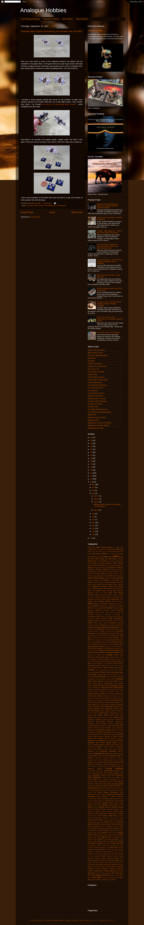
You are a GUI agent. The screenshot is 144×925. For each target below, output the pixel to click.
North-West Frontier (102, 758)
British (90, 604)
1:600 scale (111, 551)
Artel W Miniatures (118, 576)
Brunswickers (104, 604)
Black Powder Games (95, 353)
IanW (117, 700)
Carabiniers (98, 610)
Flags (105, 661)
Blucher (121, 595)
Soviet (106, 822)
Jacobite (90, 708)
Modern (99, 747)
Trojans (105, 854)
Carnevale (106, 610)
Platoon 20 (91, 784)
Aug (93, 514)
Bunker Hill (91, 358)
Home (52, 212)
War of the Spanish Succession (101, 864)
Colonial (113, 623)
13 (91, 476)
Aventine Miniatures (93, 580)
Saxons (116, 809)
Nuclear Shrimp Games (116, 760)
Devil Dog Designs (105, 640)
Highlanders (119, 694)
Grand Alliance (98, 683)
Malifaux (90, 736)
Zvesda (113, 879)
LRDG (101, 734)
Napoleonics (99, 753)
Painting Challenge (114, 768)
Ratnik (121, 790)
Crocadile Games (93, 631)
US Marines (114, 856)
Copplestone (114, 627)
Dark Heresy (95, 637)
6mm (94, 561)
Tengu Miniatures (108, 839)
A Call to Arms (111, 561)
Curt (117, 633)
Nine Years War (104, 756)
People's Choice (106, 775)
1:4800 (100, 551)
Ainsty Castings (110, 565)
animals (110, 571)
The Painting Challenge (30, 19)
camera (97, 608)
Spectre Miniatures (94, 826)
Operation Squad (96, 766)
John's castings (105, 711)
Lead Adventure (105, 728)
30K (89, 559)
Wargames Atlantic (104, 866)
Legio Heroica (119, 730)
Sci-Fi (116, 811)
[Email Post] (54, 203)
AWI (117, 580)
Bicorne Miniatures (105, 588)
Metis (107, 740)
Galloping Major (101, 674)
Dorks (89, 644)
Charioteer (90, 618)
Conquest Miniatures (101, 627)
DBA (89, 640)
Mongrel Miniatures (109, 747)
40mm (114, 559)
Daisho (108, 635)
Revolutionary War (107, 798)
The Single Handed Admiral (97, 409)
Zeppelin (93, 879)
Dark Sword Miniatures (106, 637)
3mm (106, 559)
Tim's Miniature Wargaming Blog (99, 412)
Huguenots (91, 698)
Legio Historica (92, 732)
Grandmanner (108, 683)
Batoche (94, 584)
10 (91, 538)
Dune (100, 644)
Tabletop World (119, 837)
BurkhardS (112, 604)
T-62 (113, 837)
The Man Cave (93, 406)
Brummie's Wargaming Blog (97, 355)
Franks (116, 670)
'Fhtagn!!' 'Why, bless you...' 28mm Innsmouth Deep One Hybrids (109, 232)
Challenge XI (109, 614)
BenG (121, 586)
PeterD (90, 779)
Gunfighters (112, 689)
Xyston (104, 877)
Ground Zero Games (94, 689)
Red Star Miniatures (100, 794)
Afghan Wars (102, 565)
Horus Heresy (112, 696)
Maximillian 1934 (93, 740)
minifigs (112, 744)
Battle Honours (102, 584)
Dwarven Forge (107, 644)
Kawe (95, 715)
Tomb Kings (115, 849)
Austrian (120, 578)
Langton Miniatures (102, 725)
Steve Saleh (97, 832)
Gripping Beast (117, 687)
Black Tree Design (115, 593)
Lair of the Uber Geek (95, 388)
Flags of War (112, 661)
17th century (110, 554)
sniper (97, 822)
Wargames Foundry (108, 869)
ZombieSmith (104, 879)
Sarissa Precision (93, 809)
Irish (98, 704)
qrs (103, 788)
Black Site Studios (101, 593)
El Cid (104, 648)
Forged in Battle (102, 667)
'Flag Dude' (91, 547)
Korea (98, 723)
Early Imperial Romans (96, 646)
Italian (103, 706)
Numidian (91, 762)
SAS (100, 809)
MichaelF (91, 743)
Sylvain (104, 837)
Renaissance (118, 794)
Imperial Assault (109, 702)
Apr (93, 525)
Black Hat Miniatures (95, 591)
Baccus (90, 582)
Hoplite (100, 696)
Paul (94, 773)
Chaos (102, 616)
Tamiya (95, 839)
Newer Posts (27, 212)
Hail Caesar (119, 689)
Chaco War (112, 612)
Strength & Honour (103, 834)
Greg (102, 687)
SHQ (121, 818)
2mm (121, 557)
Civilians (102, 621)
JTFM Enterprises (93, 713)
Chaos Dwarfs (109, 616)
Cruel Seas (112, 631)
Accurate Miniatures (105, 563)
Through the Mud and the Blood (112, 845)
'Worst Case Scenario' (104, 547)
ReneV (99, 796)
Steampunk (62, 205)
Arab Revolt (96, 574)
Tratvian (90, 854)
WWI (94, 877)
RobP (111, 801)
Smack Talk (91, 822)
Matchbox (107, 738)
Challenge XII (119, 614)
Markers (90, 738)
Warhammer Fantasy (101, 871)
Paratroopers (108, 771)
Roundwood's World (95, 404)
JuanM (101, 713)
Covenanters (93, 629)
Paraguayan (99, 770)
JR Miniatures (119, 711)
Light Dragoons (113, 732)
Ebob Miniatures (118, 646)
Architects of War (106, 574)
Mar (93, 528)
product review (107, 786)
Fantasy (109, 655)
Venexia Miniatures (100, 858)
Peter (113, 777)
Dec (93, 484)
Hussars (107, 698)
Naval (107, 753)
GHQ (89, 681)
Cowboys (101, 629)
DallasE (112, 635)
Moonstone (119, 747)
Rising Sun (101, 801)
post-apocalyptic (117, 784)
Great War (97, 685)
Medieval (102, 740)
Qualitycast (108, 788)
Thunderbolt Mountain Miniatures (97, 847)
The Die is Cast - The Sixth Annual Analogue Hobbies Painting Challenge (109, 303)
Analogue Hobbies (43, 10)
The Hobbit (110, 841)
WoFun (90, 877)
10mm (98, 554)
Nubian (105, 760)
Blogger (111, 920)
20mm (105, 557)
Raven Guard (92, 792)
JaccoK (121, 706)
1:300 (89, 551)
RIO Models (94, 801)
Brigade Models (105, 601)
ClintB (90, 623)
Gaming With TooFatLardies (98, 380)
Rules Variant (118, 803)
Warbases (114, 864)
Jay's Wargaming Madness (97, 385)
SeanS (117, 813)
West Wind (91, 875)
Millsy (114, 743)
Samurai (108, 807)
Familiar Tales (101, 655)
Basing (89, 584)
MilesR (108, 743)
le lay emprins (93, 390)
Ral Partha (115, 790)
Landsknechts (92, 725)
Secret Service (92, 815)
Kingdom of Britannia (95, 719)
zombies (98, 879)
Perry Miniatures (95, 777)
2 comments (47, 203)
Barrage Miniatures (111, 582)
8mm (98, 561)
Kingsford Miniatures (108, 719)
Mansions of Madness (111, 736)
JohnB (113, 711)
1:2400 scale (110, 549)
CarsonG (113, 610)
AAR (117, 561)
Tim (108, 847)
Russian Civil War (94, 805)
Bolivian (113, 597)
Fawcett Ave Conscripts (96, 372)
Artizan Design (99, 578)
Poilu (97, 784)
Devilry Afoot (115, 640)
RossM (104, 803)
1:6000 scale (119, 551)
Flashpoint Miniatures (97, 663)
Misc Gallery (68, 19)
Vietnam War (104, 860)
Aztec (121, 580)
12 (91, 479)
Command (120, 623)
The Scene (107, 843)
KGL (121, 715)
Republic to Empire (109, 796)
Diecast (121, 640)
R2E (101, 790)
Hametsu (103, 692)
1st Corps (100, 557)
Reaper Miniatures (111, 792)
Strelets (95, 835)
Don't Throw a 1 (93, 369)
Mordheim (90, 749)
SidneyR (90, 820)
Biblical (96, 588)
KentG (100, 715)
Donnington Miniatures (116, 642)
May (94, 522)
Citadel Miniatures (93, 621)
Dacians (103, 635)
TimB (111, 847)
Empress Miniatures (106, 650)
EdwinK (94, 648)
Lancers (110, 723)
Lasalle (109, 725)
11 (91, 482)
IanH (107, 700)
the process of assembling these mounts (59, 104)
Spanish (120, 822)
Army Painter (109, 576)
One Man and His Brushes (97, 401)
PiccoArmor (113, 779)
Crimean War (114, 629)
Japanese (109, 708)
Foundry (91, 670)
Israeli (89, 706)
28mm (116, 556)
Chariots (97, 618)
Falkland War (92, 655)
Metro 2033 (113, 740)
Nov (93, 487)
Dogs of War (105, 642)
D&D (99, 635)
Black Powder (107, 591)
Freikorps (96, 672)
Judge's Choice (109, 713)
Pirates (116, 781)
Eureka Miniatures (113, 652)
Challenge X (100, 614)
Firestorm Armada (115, 659)
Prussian (117, 786)
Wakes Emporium (113, 862)
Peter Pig (119, 777)
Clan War (109, 621)
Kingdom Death (118, 717)
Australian (114, 578)
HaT (103, 694)
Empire (117, 648)
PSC (122, 786)
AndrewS (106, 569)
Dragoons (95, 644)
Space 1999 (113, 822)
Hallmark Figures (93, 691)
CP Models (108, 629)
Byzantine (101, 606)
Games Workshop (99, 676)
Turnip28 (120, 854)
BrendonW (115, 599)
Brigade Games (93, 601)
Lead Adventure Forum (96, 393)
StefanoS (106, 830)
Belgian (111, 586)
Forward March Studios (96, 377)
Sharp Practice (114, 817)
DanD (117, 635)
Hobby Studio (92, 696)
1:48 (96, 551)
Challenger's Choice (94, 616)
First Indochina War (98, 661)
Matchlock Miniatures (117, 738)
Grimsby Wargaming (95, 382)
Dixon (99, 642)
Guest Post (104, 689)
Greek (121, 685)
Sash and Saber (108, 809)
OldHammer (113, 764)
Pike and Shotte (100, 781)
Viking (117, 860)
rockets (116, 801)
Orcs (109, 766)
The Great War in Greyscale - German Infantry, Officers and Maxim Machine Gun (107, 246)
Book (108, 599)
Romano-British (97, 803)
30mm (93, 559)
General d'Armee (111, 679)
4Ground (120, 559)
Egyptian (99, 648)
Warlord (113, 871)
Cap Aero (116, 608)
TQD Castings (119, 851)
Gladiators (101, 681)
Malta (94, 736)
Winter (121, 875)
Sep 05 (96, 510)
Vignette (111, 860)
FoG (105, 663)
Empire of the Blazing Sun (48, 205)
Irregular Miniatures (117, 704)
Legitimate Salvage (102, 732)
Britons (96, 604)
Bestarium (90, 588)
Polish (101, 784)
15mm (103, 554)
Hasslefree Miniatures (94, 694)
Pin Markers (109, 781)
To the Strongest (100, 849)
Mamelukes (100, 736)
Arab (89, 574)
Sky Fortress (114, 820)
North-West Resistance (116, 758)
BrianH (121, 599)
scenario (97, 811)
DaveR (121, 637)
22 (91, 449)
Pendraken (96, 775)
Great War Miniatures (110, 685)
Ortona (113, 766)
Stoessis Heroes (112, 832)
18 (91, 461)
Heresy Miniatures (110, 694)
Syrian (109, 837)
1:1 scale (116, 547)
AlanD (90, 567)
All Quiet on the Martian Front (100, 567)
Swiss (99, 837)
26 (91, 437)
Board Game (106, 597)
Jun (93, 519)
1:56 (106, 551)
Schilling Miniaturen (107, 811)
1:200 (104, 549)
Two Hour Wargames (94, 856)
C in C (107, 606)
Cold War (106, 623)
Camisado (91, 361)
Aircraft (118, 565)
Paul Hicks (99, 773)
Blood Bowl (104, 595)
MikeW (103, 743)
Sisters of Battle (98, 820)
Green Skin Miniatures (94, 687)
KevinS (117, 715)
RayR (100, 792)
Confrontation (111, 625)
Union (108, 856)
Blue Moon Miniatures (94, 597)
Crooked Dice (103, 631)
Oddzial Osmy (102, 762)
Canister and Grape (95, 363)
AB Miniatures (92, 563)
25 (91, 440)
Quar (112, 788)
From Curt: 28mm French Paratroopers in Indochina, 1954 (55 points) (110, 319)
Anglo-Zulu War (102, 571)
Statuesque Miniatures (105, 828)
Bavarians (104, 586)
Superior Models (92, 837)
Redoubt (110, 794)
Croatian (121, 629)
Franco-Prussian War (106, 670)
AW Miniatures (105, 580)
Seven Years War (109, 815)
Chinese (103, 618)
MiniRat (117, 744)
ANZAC (121, 571)
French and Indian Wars (114, 672)
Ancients (98, 569)
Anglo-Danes (119, 569)
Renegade (91, 796)
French (102, 672)
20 (91, 455)
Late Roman (115, 725)
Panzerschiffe (91, 770)
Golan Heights (113, 681)
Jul (93, 517)
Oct (93, 490)
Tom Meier (108, 849)
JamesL (102, 708)
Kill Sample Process (100, 717)
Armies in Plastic (118, 573)
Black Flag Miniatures (117, 588)
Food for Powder (112, 663)
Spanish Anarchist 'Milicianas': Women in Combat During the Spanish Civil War (107, 206)
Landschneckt (119, 723)
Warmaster (92, 873)
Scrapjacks (111, 813)
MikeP (98, 743)
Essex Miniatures (100, 652)
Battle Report (112, 584)
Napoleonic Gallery (51, 19)
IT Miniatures (96, 706)
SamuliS (101, 807)
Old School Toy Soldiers (100, 764)
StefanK (100, 830)
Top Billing (96, 851)
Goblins (107, 681)
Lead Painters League (103, 730)
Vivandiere (95, 862)
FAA (122, 652)
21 (91, 452)
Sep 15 (96, 502)
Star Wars (95, 828)
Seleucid (99, 815)
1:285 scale (119, 549)
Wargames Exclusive (116, 866)
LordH (97, 734)
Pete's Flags (107, 777)
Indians (94, 704)
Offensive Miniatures (113, 762)
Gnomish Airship (95, 30)
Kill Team (109, 717)
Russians (104, 805)
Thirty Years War (117, 843)
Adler (95, 565)
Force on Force (110, 665)
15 (91, 470)
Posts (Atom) (35, 217)
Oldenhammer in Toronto (97, 398)
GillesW (94, 681)
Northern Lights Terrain (95, 760)
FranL (121, 670)
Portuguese (107, 784)
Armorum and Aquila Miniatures (96, 576)
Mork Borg (97, 749)
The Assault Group (100, 841)
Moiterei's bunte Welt (95, 396)
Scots (96, 813)
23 (91, 446)
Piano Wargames (103, 779)
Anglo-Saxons (92, 571)
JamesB (96, 708)
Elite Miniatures (110, 648)
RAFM (105, 790)
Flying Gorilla (92, 374)
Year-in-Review (111, 877)
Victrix (97, 860)
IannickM (112, 700)
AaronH (120, 561)
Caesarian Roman (114, 606)
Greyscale (108, 687)
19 (91, 458)
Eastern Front (109, 646)
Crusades (99, 633)
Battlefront (96, 586)
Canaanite (102, 608)
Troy (109, 854)
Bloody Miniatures (113, 595)
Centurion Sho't (103, 612)
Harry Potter (119, 691)
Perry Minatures (117, 775)
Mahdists (120, 734)
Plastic (121, 781)
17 (91, 464)
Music (97, 751)
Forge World (92, 667)
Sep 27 (96, 496)
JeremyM (116, 708)
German (120, 679)
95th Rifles (103, 561)
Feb (93, 531)
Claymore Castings (117, 620)
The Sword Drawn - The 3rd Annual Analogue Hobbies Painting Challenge (109, 261)
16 (91, 467)
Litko (118, 732)
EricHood (95, 920)
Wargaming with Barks (96, 428)
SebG (121, 813)
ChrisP (110, 618)
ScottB (101, 813)
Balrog (95, 582)
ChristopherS (118, 618)
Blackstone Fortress (94, 595)
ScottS (105, 813)
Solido (102, 822)
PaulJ (106, 773)
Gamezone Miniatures (112, 676)
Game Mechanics (112, 674)
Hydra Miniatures (98, 700)
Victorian (110, 858)
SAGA (90, 807)
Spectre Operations (106, 826)
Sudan (121, 835)
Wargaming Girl (93, 420)
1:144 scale (99, 549)
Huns (102, 698)
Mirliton (121, 744)
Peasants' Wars (118, 773)
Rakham (109, 790)
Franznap (90, 672)
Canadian (109, 608)
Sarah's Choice (117, 807)
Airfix (121, 565)
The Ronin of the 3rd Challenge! (108, 332)
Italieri (116, 706)
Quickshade (95, 790)
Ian (104, 700)
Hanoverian (110, 691)
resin (94, 798)
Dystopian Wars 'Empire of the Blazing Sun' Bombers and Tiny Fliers (51, 31)
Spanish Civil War (94, 824)
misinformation (92, 747)
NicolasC (95, 756)
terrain (116, 839)
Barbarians (101, 582)
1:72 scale (91, 554)
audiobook (107, 578)
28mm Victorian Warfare (96, 350)
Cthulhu (105, 633)
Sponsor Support (118, 826)
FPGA (97, 670)
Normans (113, 756)
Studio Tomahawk (113, 834)
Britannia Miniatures (117, 601)
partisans (117, 771)
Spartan (103, 824)
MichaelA (120, 740)
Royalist (110, 803)
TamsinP (100, 839)
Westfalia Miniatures (102, 875)
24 (91, 443)
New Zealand (114, 753)
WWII (99, 877)
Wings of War (115, 875)
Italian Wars (109, 706)
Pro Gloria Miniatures (94, 786)
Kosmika (103, 723)
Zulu (109, 879)
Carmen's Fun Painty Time (97, 366)
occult (96, 762)
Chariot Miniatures (118, 616)
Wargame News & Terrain (97, 417)
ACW (115, 563)
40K (110, 559)
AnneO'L (115, 571)
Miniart (108, 745)
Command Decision (93, 625)
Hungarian (97, 698)
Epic (92, 652)
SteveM (104, 832)
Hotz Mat (120, 696)
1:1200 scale (92, 549)
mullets (115, 749)
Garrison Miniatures (101, 679)
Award (113, 580)
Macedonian (107, 734)
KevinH (111, 715)
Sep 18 (96, 499)
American (112, 567)
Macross (114, 734)
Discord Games (92, 642)
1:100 (121, 547)
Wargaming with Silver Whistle (98, 425)
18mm (94, 557)
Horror (105, 696)
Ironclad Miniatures (105, 704)
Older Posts (77, 212)
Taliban (90, 839)
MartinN (101, 738)
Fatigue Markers (114, 657)
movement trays (107, 749)
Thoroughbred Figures (94, 845)
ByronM (95, 606)
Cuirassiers (111, 633)
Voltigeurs (101, 862)
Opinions (104, 766)
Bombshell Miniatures (101, 599)
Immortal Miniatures (98, 702)
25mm (110, 557)
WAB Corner (92, 415)
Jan (93, 534)
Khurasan (91, 717)
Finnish (100, 659)
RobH (107, 801)
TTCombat (114, 854)
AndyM (113, 569)
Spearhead (119, 824)
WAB (106, 862)
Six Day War (107, 820)
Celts (96, 612)
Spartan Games (111, 824)
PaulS (110, 773)
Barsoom (120, 582)
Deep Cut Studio (95, 640)
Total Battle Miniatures (107, 851)
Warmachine (119, 871)
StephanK (112, 830)
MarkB (121, 736)
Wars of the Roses (117, 873)
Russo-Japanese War (116, 805)
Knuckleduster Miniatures (104, 721)
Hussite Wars (114, 698)
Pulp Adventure (93, 788)
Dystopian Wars (32, 205)
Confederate (103, 625)
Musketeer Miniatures (108, 751)
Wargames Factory (94, 869)
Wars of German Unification (103, 873)
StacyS (90, 828)
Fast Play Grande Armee (101, 657)
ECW (89, 648)
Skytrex (121, 820)
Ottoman (99, 768)
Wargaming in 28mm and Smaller (99, 423)
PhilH (95, 779)
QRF (100, 788)
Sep (93, 493)
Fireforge (106, 659)
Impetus (117, 702)
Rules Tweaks (82, 19)
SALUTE (95, 807)
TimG (115, 847)
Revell (99, 798)
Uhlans (103, 856)
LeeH (113, 730)
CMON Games (97, 623)
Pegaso (90, 775)
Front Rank (92, 674)
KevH (106, 715)
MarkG (96, 738)
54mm (90, 561)
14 (91, 473)
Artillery (90, 578)
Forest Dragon (119, 665)
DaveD (116, 638)
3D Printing (100, 559)
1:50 (103, 551)
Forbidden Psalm (100, 665)
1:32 (93, 551)
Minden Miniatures (99, 745)
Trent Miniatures (97, 854)
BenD (116, 586)
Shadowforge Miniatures (102, 817)
